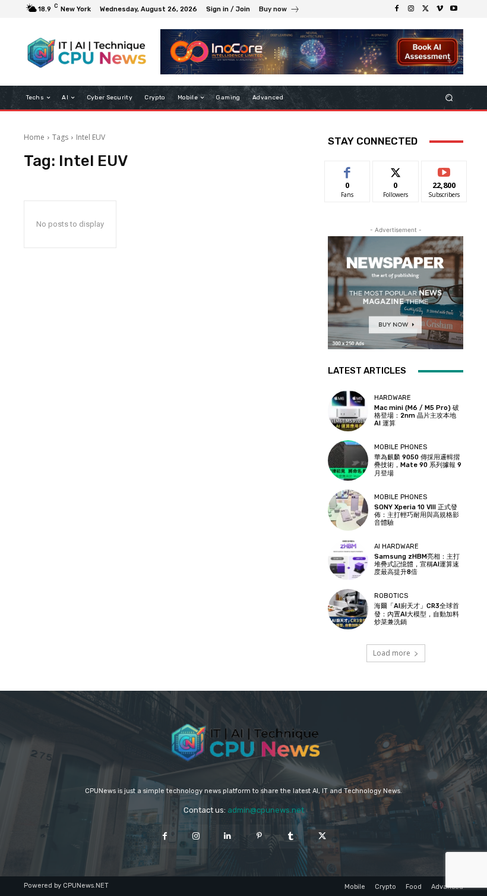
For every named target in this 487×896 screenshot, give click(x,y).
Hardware (392, 397)
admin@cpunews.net (265, 810)
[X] (425, 9)
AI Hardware (396, 546)
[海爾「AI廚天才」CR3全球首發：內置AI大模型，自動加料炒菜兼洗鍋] (348, 609)
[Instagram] (411, 9)
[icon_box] (279, 10)
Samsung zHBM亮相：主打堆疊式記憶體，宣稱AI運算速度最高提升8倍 (417, 564)
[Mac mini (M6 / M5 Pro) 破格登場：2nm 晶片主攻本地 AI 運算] (348, 410)
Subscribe (444, 169)
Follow (396, 169)
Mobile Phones (400, 447)
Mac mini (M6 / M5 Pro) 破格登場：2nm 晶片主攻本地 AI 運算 (416, 415)
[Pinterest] (259, 836)
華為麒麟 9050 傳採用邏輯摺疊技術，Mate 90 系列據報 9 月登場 (417, 465)
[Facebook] (397, 9)
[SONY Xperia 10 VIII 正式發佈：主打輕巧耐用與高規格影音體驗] (348, 510)
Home (34, 137)
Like (348, 169)
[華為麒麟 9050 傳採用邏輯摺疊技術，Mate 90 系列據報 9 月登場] (348, 460)
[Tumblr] (290, 836)
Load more (391, 653)
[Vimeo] (439, 9)
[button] (449, 97)
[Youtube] (454, 9)
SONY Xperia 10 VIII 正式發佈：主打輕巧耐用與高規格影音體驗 (416, 515)
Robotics (391, 596)
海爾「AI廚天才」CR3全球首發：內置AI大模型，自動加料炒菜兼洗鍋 (416, 613)
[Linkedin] (227, 836)
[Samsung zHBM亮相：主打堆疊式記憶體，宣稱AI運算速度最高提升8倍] (348, 560)
